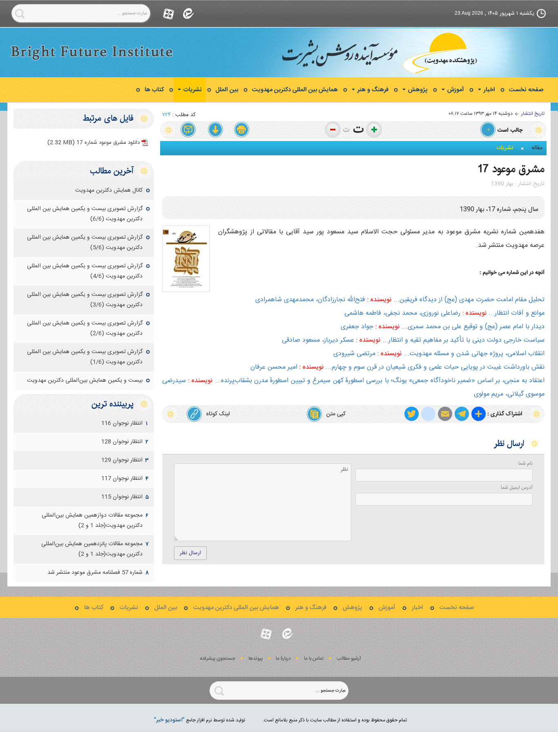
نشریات (192, 89)
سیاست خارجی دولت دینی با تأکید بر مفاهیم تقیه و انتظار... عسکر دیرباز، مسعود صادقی (413, 340)
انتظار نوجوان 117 (122, 479)
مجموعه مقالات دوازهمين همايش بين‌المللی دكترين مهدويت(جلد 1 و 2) (92, 520)
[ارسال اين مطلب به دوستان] (189, 130)
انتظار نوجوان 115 (122, 497)
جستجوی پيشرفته (217, 659)
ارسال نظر (190, 552)
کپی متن (336, 414)
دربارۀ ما (283, 659)
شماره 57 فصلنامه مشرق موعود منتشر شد (95, 573)
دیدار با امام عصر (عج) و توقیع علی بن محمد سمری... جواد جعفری (443, 326)
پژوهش (417, 89)
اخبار (488, 89)
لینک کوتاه (218, 414)
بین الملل (227, 89)
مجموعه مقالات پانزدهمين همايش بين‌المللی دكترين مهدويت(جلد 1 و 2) (92, 549)
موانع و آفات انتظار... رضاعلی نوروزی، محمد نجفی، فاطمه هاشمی (444, 313)
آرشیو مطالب (349, 659)
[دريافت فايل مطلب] (215, 130)
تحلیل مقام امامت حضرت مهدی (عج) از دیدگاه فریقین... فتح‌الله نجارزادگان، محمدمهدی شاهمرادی (400, 299)
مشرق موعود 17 (511, 169)
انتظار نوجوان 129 (122, 460)
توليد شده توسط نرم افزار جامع (199, 720)
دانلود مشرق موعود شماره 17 (93, 142)
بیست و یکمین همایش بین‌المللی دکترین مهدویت (85, 380)
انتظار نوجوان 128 (122, 442)
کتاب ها (154, 89)
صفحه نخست (526, 89)
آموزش (455, 89)
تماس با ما (314, 659)
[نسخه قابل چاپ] (242, 130)
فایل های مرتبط (108, 118)
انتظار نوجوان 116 (122, 423)
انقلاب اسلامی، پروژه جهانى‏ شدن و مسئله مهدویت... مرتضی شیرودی (439, 353)
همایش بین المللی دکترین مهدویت (295, 89)
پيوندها (255, 659)
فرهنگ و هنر (372, 89)
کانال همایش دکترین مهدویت (109, 190)
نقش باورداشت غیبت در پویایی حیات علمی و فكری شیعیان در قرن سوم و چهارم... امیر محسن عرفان (397, 367)
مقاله (536, 148)
